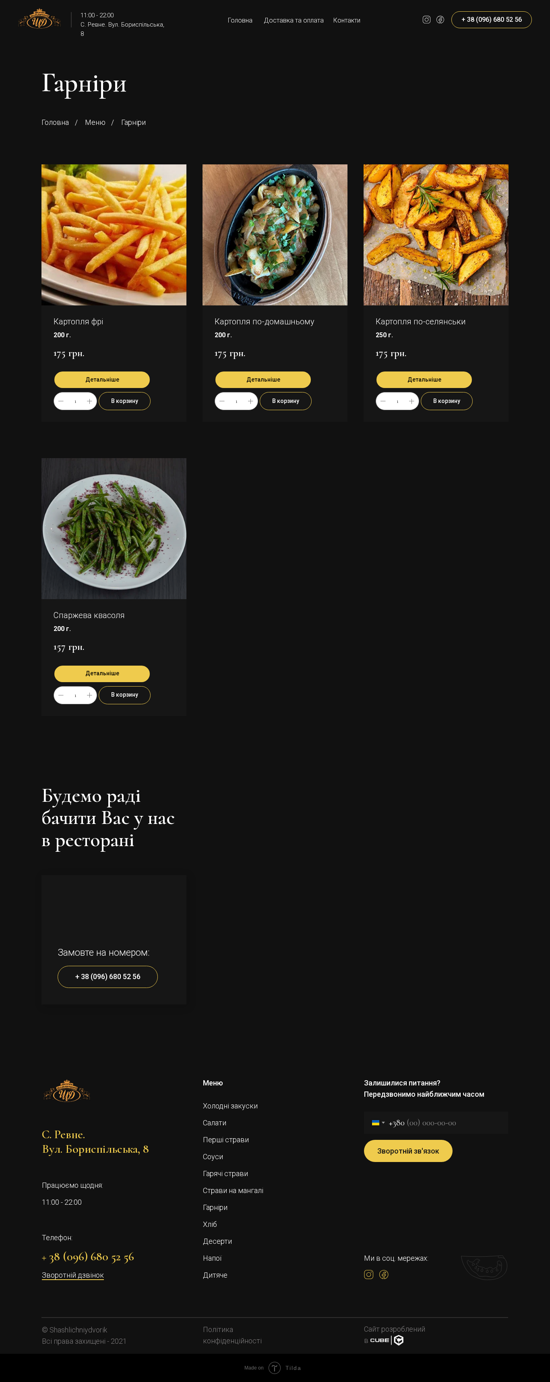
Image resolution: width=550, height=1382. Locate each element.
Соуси (213, 1156)
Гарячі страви (225, 1173)
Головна (240, 20)
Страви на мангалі (233, 1190)
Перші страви (226, 1139)
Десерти (217, 1241)
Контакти (346, 20)
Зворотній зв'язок (408, 1151)
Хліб (210, 1224)
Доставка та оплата (294, 20)
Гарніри (215, 1207)
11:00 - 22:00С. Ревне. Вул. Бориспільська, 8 (122, 24)
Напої (212, 1258)
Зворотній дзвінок (73, 1275)
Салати (214, 1122)
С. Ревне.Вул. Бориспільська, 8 (95, 1141)
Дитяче (215, 1275)
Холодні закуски (230, 1106)
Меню (95, 122)
